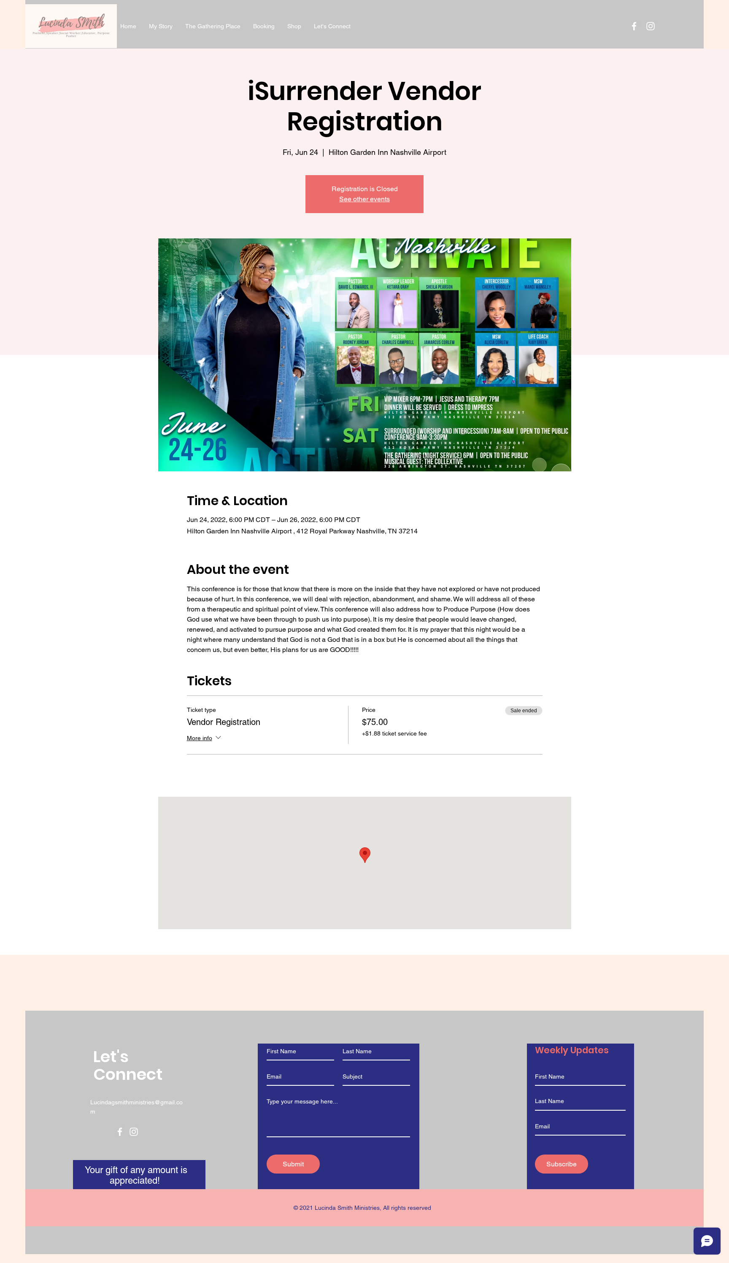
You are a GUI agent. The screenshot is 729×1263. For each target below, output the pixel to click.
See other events (364, 199)
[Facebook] (119, 1131)
